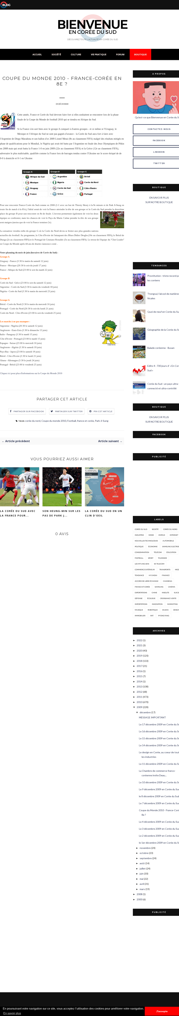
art (151, 616)
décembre (145, 712)
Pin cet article (103, 411)
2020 (139, 650)
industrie (139, 535)
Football (71, 420)
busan (165, 610)
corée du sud (141, 529)
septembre (146, 858)
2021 (139, 645)
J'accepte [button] (162, 1011)
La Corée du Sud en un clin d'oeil (103, 513)
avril (142, 883)
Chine (154, 592)
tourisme (162, 558)
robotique (153, 610)
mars (142, 889)
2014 (139, 681)
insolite (165, 592)
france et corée (85, 420)
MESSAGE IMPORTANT (152, 717)
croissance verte (168, 598)
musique (139, 610)
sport (150, 558)
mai (141, 878)
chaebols (167, 581)
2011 (139, 696)
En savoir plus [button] (12, 1013)
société (155, 529)
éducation (171, 552)
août (142, 863)
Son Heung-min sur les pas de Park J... (61, 513)
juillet (143, 868)
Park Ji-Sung (101, 420)
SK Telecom (159, 564)
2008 (139, 894)
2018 (139, 660)
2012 (139, 691)
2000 (139, 899)
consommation (142, 552)
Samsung (159, 587)
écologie (151, 598)
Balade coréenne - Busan (160, 347)
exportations (141, 592)
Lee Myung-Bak (142, 564)
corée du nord (32, 420)
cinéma (171, 587)
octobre (144, 852)
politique (139, 546)
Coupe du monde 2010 (53, 420)
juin (142, 873)
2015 (139, 676)
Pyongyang (163, 616)
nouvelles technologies (146, 541)
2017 (139, 665)
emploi (162, 535)
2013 (139, 686)
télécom (158, 552)
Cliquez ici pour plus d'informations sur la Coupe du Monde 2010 (31, 373)
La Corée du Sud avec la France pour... (17, 513)
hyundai (153, 575)
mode (151, 535)
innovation (157, 604)
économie (152, 546)
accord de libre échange (146, 581)
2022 (139, 640)
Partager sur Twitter (69, 411)
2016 (139, 671)
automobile (168, 541)
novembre (145, 847)
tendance (139, 575)
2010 (139, 702)
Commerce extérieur (145, 569)
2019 (139, 655)
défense (138, 598)
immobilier (140, 616)
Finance (166, 575)
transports (164, 569)
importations (141, 604)
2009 (139, 707)
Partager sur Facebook (29, 411)
